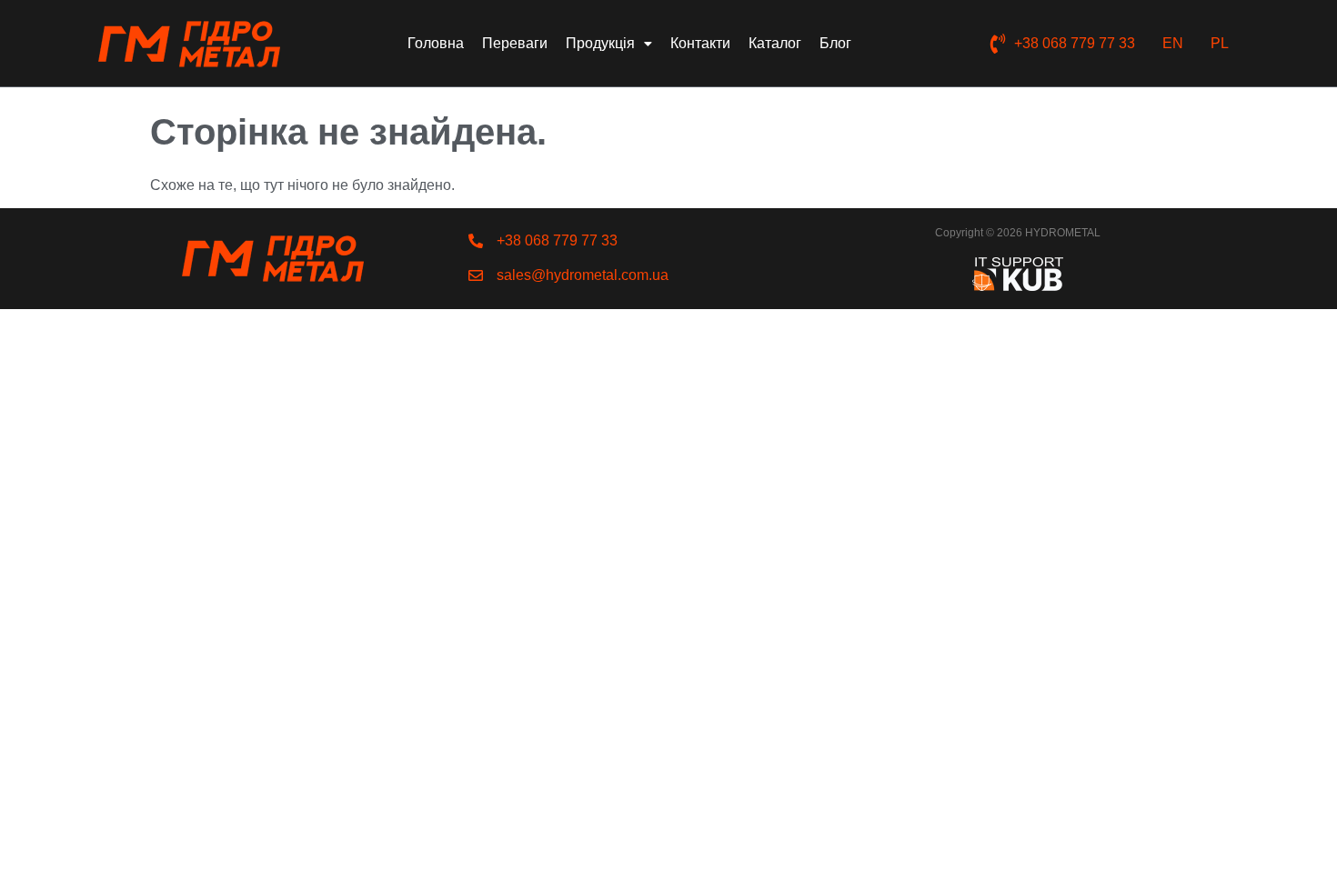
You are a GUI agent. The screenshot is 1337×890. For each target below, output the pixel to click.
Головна (435, 43)
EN (1172, 43)
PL (1220, 43)
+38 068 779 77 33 (1074, 43)
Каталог (775, 43)
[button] (609, 44)
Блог (835, 43)
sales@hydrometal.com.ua (582, 275)
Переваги (515, 43)
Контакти (700, 43)
